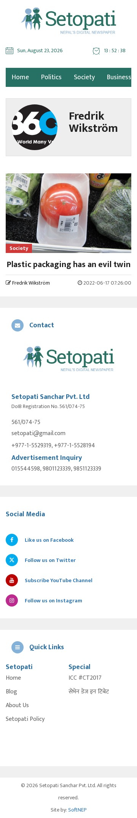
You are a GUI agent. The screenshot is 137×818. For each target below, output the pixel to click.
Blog (11, 692)
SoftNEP (77, 809)
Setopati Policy (25, 719)
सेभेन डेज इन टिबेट (88, 692)
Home (13, 678)
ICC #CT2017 (85, 678)
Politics (51, 77)
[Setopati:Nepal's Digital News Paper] (68, 21)
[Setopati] (68, 359)
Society (84, 77)
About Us (17, 706)
